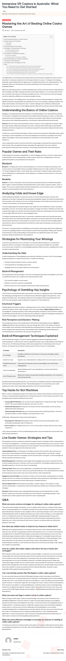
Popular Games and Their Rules (12, 41)
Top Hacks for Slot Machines (12, 60)
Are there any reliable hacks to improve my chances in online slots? (24, 67)
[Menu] (4, 11)
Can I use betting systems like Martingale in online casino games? (24, 70)
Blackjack (9, 43)
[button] (17, 642)
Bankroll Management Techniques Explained (16, 58)
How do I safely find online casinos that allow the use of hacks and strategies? (26, 69)
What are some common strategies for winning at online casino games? (25, 66)
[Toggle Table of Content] (50, 36)
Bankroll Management (12, 51)
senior (15, 639)
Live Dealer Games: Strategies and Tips (14, 62)
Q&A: (5, 64)
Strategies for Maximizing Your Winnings (15, 48)
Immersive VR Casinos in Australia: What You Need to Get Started (30, 5)
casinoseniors (6, 20)
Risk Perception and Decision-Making (16, 57)
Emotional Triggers (11, 55)
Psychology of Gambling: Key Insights (14, 53)
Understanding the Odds (13, 50)
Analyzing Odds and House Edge (13, 46)
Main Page (5, 14)
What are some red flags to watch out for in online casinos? (22, 72)
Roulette (9, 44)
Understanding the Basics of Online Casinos (16, 39)
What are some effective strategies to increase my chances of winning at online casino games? (30, 73)
